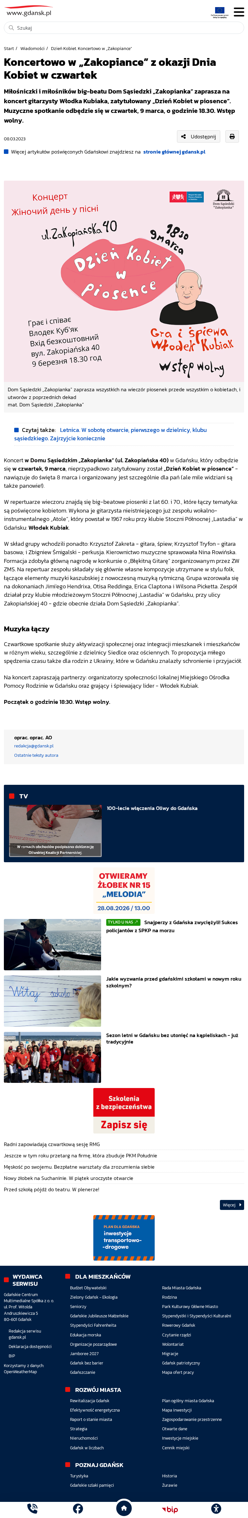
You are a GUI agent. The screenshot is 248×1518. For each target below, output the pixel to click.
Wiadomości (32, 48)
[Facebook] (78, 1510)
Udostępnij (203, 136)
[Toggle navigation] (239, 12)
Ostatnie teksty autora (36, 755)
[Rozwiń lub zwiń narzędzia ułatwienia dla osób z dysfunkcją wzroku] (216, 1510)
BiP (12, 1356)
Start (9, 48)
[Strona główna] (32, 1510)
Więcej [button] (229, 1205)
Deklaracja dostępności (30, 1346)
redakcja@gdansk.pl (34, 746)
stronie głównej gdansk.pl (174, 151)
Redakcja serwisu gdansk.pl (25, 1334)
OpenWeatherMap (20, 1372)
